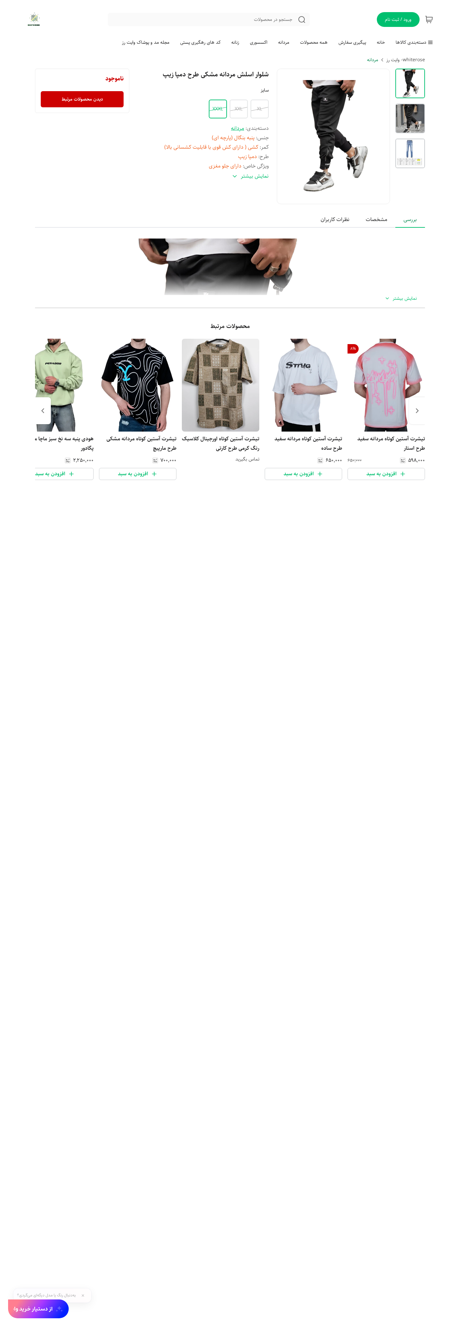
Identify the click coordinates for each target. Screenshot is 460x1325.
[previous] (417, 410)
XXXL (217, 109)
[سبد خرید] (429, 19)
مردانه (372, 60)
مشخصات (376, 219)
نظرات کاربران (335, 219)
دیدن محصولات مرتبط (82, 99)
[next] (43, 410)
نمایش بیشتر (405, 298)
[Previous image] (287, 136)
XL (259, 109)
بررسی (410, 219)
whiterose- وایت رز (405, 60)
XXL (238, 109)
